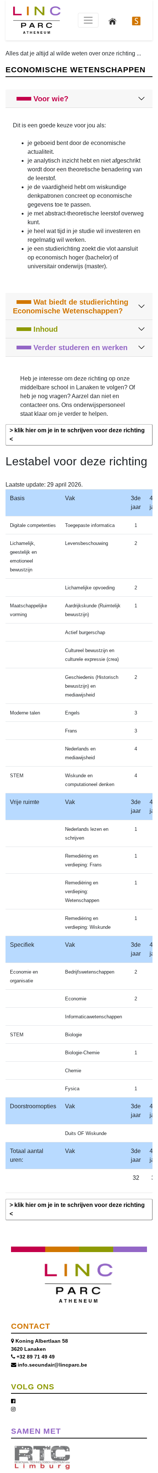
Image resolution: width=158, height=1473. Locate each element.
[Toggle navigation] (88, 20)
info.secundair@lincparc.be (52, 1365)
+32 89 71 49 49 (36, 1357)
